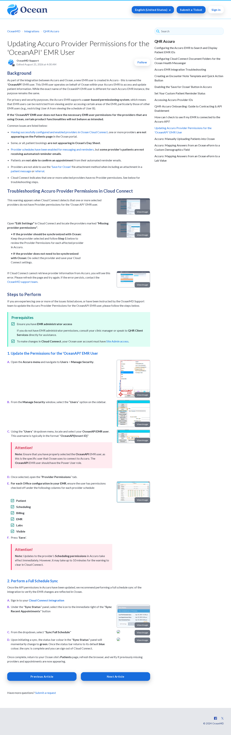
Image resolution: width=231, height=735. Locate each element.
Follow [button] (142, 62)
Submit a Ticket (191, 9)
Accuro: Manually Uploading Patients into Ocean (184, 138)
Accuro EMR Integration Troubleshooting (180, 69)
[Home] (27, 9)
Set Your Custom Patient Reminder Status (179, 93)
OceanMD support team (22, 281)
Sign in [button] (216, 9)
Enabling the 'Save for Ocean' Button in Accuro (183, 86)
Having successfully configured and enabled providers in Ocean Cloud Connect (59, 132)
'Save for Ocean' (61, 166)
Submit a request (45, 692)
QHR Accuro (51, 31)
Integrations (31, 31)
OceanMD (13, 31)
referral (39, 171)
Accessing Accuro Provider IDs (173, 99)
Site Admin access (117, 341)
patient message (21, 171)
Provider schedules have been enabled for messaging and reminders (52, 149)
